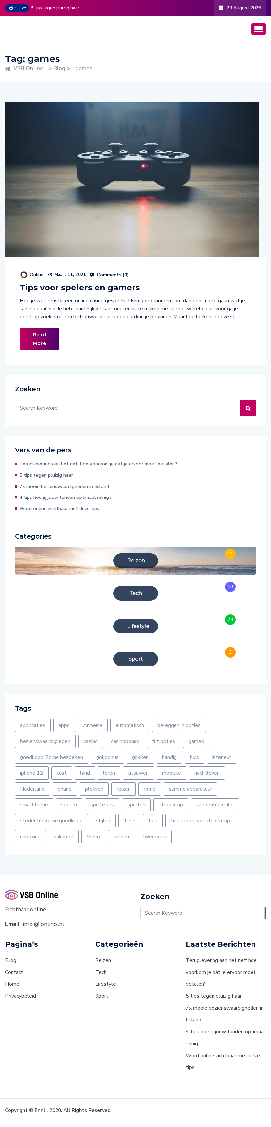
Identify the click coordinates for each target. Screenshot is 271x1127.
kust (62, 773)
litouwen (138, 773)
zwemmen (154, 836)
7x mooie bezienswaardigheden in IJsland (64, 486)
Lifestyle (105, 984)
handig (169, 757)
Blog (10, 960)
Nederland (32, 789)
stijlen (103, 820)
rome (150, 789)
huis (194, 757)
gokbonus (107, 757)
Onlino (37, 274)
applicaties (32, 725)
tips (152, 820)
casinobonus (125, 741)
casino (91, 741)
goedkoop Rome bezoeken (51, 757)
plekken (94, 789)
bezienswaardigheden (45, 741)
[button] (258, 29)
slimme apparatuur (190, 789)
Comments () (112, 275)
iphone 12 (31, 773)
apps (64, 725)
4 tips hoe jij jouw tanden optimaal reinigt (65, 497)
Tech (129, 820)
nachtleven (207, 773)
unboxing (30, 836)
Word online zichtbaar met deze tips (59, 508)
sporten (136, 804)
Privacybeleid (20, 996)
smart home (34, 804)
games (196, 741)
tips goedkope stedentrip (200, 820)
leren (109, 773)
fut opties (163, 741)
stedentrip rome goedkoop (51, 820)
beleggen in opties (179, 725)
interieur (221, 757)
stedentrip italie (215, 804)
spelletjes (102, 804)
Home (12, 984)
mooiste (171, 773)
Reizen (103, 960)
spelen (69, 804)
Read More (39, 339)
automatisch (130, 725)
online (65, 789)
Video (93, 836)
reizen (124, 789)
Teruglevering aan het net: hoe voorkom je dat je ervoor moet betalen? (98, 463)
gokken (140, 757)
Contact (14, 972)
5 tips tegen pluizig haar (55, 7)
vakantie (63, 836)
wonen (121, 836)
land (85, 773)
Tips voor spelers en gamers (80, 287)
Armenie (92, 725)
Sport (101, 996)
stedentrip (171, 804)
